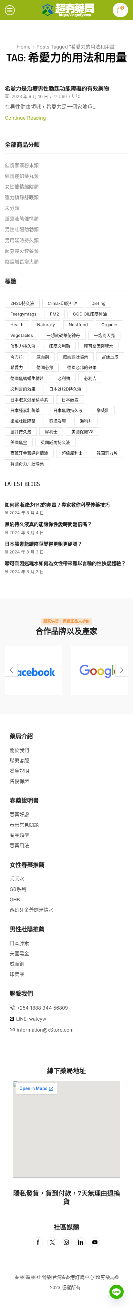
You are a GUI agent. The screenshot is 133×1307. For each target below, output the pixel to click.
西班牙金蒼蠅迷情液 (29, 452)
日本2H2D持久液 (65, 388)
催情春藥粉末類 (22, 165)
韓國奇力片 (107, 452)
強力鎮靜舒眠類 (22, 197)
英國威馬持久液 (55, 442)
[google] (99, 670)
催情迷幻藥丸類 (22, 176)
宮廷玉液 (110, 356)
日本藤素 (70, 399)
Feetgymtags (23, 313)
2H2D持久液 (22, 303)
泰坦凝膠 (57, 420)
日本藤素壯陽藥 (25, 410)
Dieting (98, 303)
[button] (11, 670)
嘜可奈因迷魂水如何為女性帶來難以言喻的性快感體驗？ (65, 563)
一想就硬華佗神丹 (63, 335)
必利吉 (90, 378)
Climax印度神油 (62, 303)
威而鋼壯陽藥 (75, 356)
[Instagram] (66, 1242)
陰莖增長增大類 (22, 262)
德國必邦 (44, 367)
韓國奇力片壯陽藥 (27, 463)
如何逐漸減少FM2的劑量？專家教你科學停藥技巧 (57, 505)
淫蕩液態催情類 (22, 219)
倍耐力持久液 (23, 345)
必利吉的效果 (23, 388)
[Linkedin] (81, 1242)
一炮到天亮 (104, 335)
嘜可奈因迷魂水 (98, 345)
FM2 (54, 313)
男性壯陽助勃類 (22, 229)
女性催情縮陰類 (22, 187)
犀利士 (51, 431)
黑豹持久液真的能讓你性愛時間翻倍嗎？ (48, 524)
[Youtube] (95, 1242)
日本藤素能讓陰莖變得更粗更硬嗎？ (43, 544)
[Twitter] (52, 1242)
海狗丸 (86, 420)
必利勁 (63, 378)
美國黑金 (18, 442)
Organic (109, 324)
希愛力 (16, 367)
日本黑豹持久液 (68, 410)
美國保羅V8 (82, 431)
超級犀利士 (72, 452)
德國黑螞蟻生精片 (27, 378)
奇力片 (16, 356)
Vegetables (21, 335)
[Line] (116, 1292)
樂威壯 (103, 410)
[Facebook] (33, 670)
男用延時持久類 (22, 240)
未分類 (12, 208)
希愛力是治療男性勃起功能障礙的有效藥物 (57, 88)
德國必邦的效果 (82, 367)
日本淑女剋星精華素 (29, 399)
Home (24, 47)
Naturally (46, 324)
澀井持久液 (20, 431)
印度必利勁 (59, 345)
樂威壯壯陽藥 (23, 420)
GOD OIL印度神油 (90, 313)
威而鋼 (42, 356)
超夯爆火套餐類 (22, 251)
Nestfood (78, 324)
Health (17, 324)
